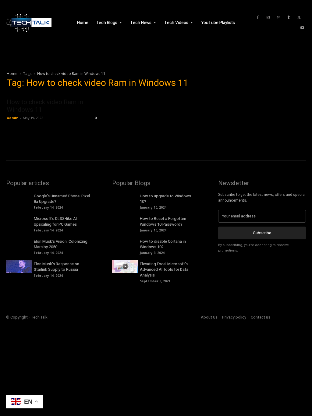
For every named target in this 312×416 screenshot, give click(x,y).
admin (13, 117)
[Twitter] (299, 17)
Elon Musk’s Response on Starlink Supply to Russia (56, 266)
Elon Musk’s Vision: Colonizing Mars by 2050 (60, 244)
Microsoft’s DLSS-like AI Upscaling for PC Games (55, 221)
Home (12, 73)
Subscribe (262, 233)
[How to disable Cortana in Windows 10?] (125, 243)
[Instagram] (268, 17)
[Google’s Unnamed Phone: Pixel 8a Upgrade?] (19, 198)
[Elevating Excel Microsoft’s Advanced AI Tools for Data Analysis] (125, 266)
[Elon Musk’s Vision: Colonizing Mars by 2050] (19, 243)
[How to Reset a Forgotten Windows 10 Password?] (125, 220)
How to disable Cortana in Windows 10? (163, 244)
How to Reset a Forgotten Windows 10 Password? (163, 221)
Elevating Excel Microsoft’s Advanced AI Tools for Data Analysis (164, 269)
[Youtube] (302, 28)
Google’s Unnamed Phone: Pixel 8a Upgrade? (62, 198)
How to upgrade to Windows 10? (165, 198)
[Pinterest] (278, 17)
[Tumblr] (288, 17)
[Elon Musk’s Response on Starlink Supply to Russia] (19, 266)
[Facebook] (257, 17)
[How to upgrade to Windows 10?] (125, 198)
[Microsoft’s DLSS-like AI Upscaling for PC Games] (19, 220)
